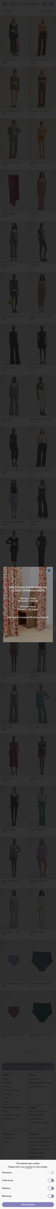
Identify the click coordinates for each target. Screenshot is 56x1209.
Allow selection (28, 1204)
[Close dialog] (49, 570)
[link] (28, 604)
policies (29, 1167)
